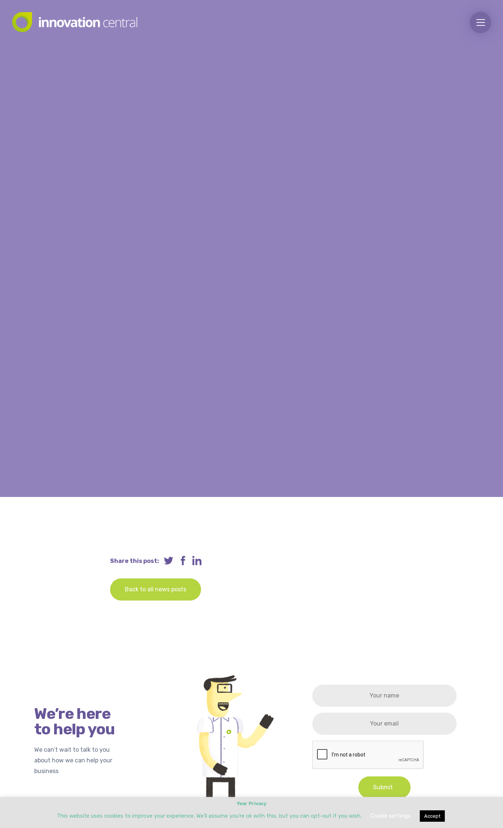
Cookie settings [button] (390, 816)
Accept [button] (432, 816)
